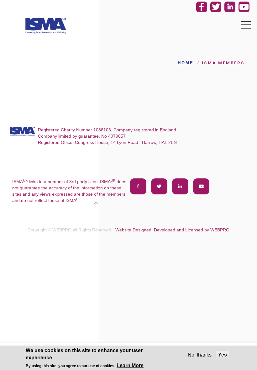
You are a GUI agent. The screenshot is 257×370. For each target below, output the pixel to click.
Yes (222, 354)
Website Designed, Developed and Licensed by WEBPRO (172, 229)
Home (186, 63)
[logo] (45, 25)
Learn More (130, 365)
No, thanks (200, 354)
